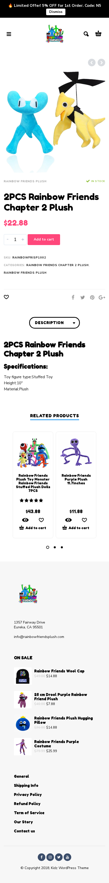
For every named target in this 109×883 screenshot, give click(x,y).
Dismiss (55, 11)
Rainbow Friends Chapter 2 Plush (57, 265)
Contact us (24, 831)
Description (49, 322)
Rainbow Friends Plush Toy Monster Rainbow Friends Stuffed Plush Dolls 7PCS (33, 483)
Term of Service (29, 813)
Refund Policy (27, 803)
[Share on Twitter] (81, 297)
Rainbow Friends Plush (25, 181)
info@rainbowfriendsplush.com (39, 636)
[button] (32, 500)
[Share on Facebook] (71, 297)
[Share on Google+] (100, 297)
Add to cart (44, 239)
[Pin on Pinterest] (91, 297)
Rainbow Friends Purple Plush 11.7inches (76, 479)
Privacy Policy (28, 794)
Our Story (23, 822)
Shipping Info (26, 785)
